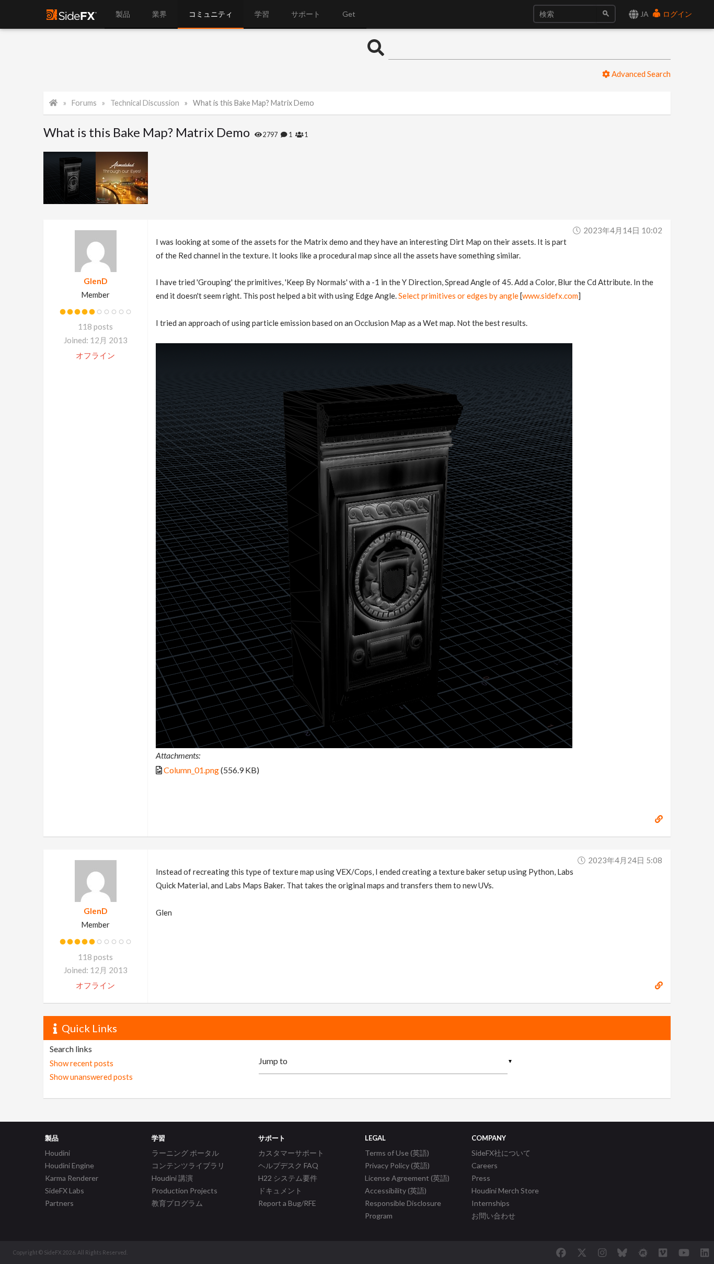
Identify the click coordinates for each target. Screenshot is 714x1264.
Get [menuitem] (348, 13)
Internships (490, 1203)
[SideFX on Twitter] (582, 1252)
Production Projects (184, 1190)
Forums (84, 102)
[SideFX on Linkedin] (704, 1252)
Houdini (57, 1152)
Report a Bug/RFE (287, 1203)
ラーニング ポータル (185, 1152)
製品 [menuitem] (123, 13)
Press (480, 1177)
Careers (484, 1165)
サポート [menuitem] (305, 13)
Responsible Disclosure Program (403, 1209)
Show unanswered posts (91, 1076)
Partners (59, 1203)
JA (644, 13)
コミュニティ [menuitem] (211, 13)
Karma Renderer (71, 1177)
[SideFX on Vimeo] (663, 1252)
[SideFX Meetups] (643, 1252)
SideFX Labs (64, 1190)
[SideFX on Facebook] (561, 1252)
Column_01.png (191, 770)
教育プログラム (177, 1203)
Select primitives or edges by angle (458, 295)
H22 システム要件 (287, 1177)
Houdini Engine (69, 1165)
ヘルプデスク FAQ (288, 1165)
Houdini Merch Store (505, 1190)
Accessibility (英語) (396, 1190)
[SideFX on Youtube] (683, 1252)
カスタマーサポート (291, 1152)
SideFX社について (501, 1152)
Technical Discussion (144, 102)
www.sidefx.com (550, 295)
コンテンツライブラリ (188, 1165)
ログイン (676, 13)
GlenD (95, 281)
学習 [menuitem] (262, 13)
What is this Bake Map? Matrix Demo (253, 102)
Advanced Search (640, 73)
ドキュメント (280, 1190)
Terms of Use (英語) (397, 1152)
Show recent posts (81, 1063)
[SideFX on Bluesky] (622, 1252)
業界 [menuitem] (159, 13)
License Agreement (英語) (407, 1177)
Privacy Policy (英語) (397, 1165)
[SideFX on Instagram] (602, 1252)
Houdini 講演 (172, 1177)
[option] (69, 178)
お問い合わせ (493, 1215)
